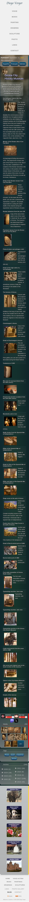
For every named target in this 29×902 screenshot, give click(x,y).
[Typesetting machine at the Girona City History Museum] (10, 639)
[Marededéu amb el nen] (10, 421)
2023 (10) (8, 776)
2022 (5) (7, 779)
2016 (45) (21, 782)
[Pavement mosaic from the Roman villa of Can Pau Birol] (8, 240)
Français (14, 64)
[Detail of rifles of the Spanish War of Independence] (10, 473)
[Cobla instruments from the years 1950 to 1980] (10, 658)
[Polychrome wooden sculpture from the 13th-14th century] (10, 406)
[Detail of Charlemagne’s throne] (14, 743)
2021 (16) (21, 768)
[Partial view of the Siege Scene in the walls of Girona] (10, 532)
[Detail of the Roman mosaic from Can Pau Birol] (10, 190)
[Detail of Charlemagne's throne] (10, 348)
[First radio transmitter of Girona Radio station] (8, 582)
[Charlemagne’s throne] (7, 743)
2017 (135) (21, 778)
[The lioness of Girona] (10, 301)
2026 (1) (7, 769)
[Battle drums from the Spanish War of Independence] (10, 441)
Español (6, 64)
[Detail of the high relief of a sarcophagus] (10, 276)
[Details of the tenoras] (10, 702)
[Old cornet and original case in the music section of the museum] (10, 673)
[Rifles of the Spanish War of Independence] (10, 457)
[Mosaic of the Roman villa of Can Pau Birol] (10, 151)
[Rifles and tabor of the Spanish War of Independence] (10, 490)
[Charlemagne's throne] (10, 332)
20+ (20, 744)
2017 (22, 58)
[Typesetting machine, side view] (10, 619)
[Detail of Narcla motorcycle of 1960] (10, 550)
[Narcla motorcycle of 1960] (10, 565)
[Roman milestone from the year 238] (6, 219)
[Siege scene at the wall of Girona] (10, 505)
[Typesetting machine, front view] (9, 600)
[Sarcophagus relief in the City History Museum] (10, 107)
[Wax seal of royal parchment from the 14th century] (10, 389)
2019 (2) (20, 775)
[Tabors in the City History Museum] (10, 687)
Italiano (23, 64)
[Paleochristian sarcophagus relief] (10, 256)
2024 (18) (8, 772)
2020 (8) (20, 772)
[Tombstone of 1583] (8, 372)
